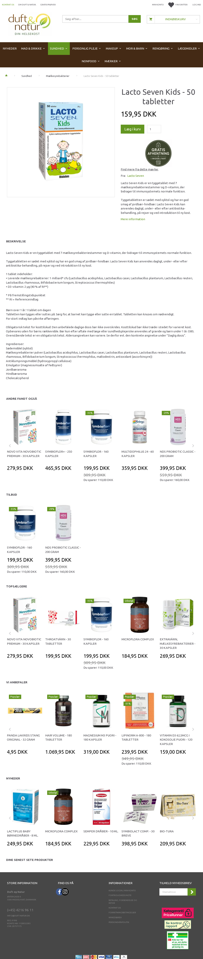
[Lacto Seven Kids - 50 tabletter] (61, 141)
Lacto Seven (135, 175)
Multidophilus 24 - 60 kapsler (138, 453)
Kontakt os (8, 5)
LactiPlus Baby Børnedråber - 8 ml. (22, 833)
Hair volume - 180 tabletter (58, 737)
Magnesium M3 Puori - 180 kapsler (99, 737)
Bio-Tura (167, 831)
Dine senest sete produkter (29, 859)
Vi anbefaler (16, 682)
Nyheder (13, 778)
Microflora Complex (138, 639)
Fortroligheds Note (120, 895)
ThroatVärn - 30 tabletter (58, 641)
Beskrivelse (16, 241)
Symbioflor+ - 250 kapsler (58, 453)
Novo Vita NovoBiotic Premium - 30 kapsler (24, 453)
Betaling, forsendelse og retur (123, 901)
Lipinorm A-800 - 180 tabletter (136, 737)
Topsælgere (16, 586)
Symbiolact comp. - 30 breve (138, 833)
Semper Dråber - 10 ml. (100, 831)
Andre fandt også (21, 398)
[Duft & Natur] (30, 24)
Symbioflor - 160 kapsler (95, 453)
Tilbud (11, 494)
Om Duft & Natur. (27, 5)
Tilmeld (192, 892)
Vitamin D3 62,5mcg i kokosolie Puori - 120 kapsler (176, 740)
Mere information (133, 219)
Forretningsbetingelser (122, 912)
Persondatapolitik (119, 922)
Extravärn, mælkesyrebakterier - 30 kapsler (177, 643)
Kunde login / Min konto (122, 890)
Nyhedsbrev (115, 917)
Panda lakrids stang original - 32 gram (23, 737)
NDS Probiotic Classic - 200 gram (177, 453)
